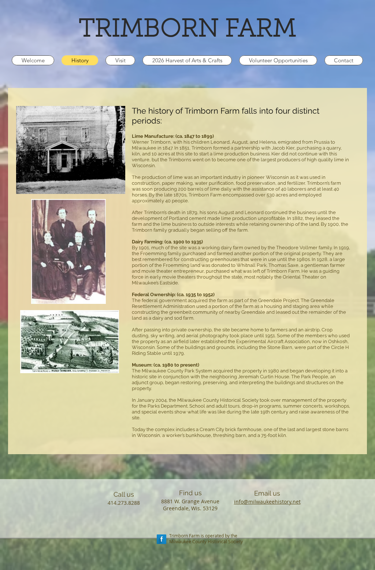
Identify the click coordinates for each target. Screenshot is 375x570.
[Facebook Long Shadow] (161, 539)
